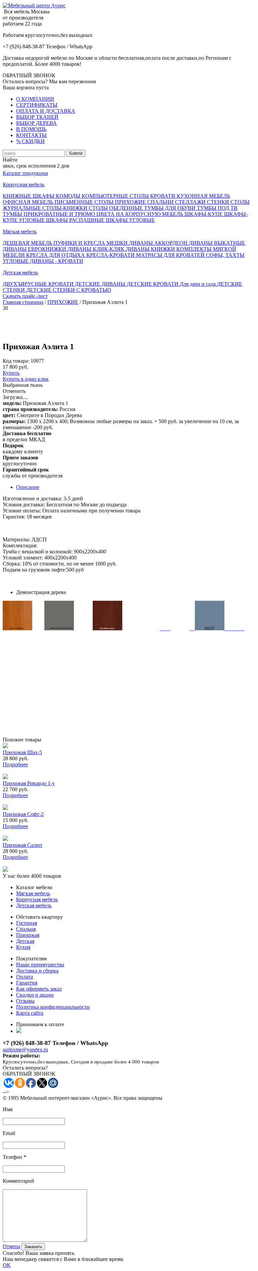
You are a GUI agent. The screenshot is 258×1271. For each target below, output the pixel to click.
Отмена (11, 1246)
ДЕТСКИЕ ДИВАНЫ (101, 284)
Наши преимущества (40, 964)
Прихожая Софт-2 (23, 814)
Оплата (24, 977)
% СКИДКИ (30, 141)
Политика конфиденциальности (53, 1007)
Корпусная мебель (23, 184)
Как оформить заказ (38, 989)
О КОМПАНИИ (35, 99)
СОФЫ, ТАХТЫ (225, 255)
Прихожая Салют (22, 845)
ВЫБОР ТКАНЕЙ (37, 117)
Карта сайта (29, 1013)
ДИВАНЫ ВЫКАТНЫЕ (217, 243)
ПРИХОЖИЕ (131, 202)
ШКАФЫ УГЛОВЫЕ (130, 220)
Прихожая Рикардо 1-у (29, 783)
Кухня (23, 947)
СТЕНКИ (218, 202)
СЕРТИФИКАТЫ (36, 105)
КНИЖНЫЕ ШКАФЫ (29, 196)
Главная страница (23, 302)
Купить (11, 373)
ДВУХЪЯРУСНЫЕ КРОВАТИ (39, 284)
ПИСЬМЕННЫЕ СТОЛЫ (84, 202)
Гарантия (26, 983)
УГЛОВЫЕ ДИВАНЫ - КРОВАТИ (43, 261)
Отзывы (25, 1001)
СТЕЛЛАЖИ (191, 202)
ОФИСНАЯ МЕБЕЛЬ (28, 202)
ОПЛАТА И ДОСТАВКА (45, 111)
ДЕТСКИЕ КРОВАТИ (153, 284)
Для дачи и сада (198, 284)
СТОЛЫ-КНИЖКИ (65, 208)
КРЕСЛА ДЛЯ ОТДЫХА (56, 255)
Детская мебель (20, 272)
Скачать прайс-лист (25, 296)
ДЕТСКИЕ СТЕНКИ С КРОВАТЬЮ (68, 290)
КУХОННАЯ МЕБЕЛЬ (203, 196)
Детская (25, 941)
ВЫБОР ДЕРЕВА (36, 123)
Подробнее (15, 764)
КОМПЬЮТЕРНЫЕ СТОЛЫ (116, 196)
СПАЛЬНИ (161, 202)
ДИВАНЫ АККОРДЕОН (159, 243)
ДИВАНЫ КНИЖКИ (151, 249)
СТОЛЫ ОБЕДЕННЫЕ (116, 208)
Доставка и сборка (37, 970)
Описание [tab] (27, 487)
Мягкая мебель (20, 231)
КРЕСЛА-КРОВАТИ (111, 255)
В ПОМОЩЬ (31, 129)
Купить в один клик (26, 379)
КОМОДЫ (69, 196)
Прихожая (27, 935)
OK (7, 1265)
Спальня (26, 929)
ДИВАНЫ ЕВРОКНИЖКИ (35, 249)
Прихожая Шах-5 (22, 752)
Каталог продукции (25, 173)
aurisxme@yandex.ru (25, 1049)
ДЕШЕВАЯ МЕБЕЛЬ (28, 243)
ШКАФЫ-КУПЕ (204, 214)
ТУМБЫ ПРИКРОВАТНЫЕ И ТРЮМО (49, 214)
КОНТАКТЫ (31, 135)
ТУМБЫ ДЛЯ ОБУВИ (170, 208)
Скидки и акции (35, 995)
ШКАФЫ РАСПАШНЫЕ (76, 220)
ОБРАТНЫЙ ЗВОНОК (29, 75)
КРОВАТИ (163, 196)
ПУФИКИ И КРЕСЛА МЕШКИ (91, 243)
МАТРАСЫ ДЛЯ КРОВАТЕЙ (171, 255)
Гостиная (26, 923)
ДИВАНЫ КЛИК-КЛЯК (97, 249)
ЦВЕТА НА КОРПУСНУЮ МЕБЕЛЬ (140, 214)
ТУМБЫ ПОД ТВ (217, 208)
